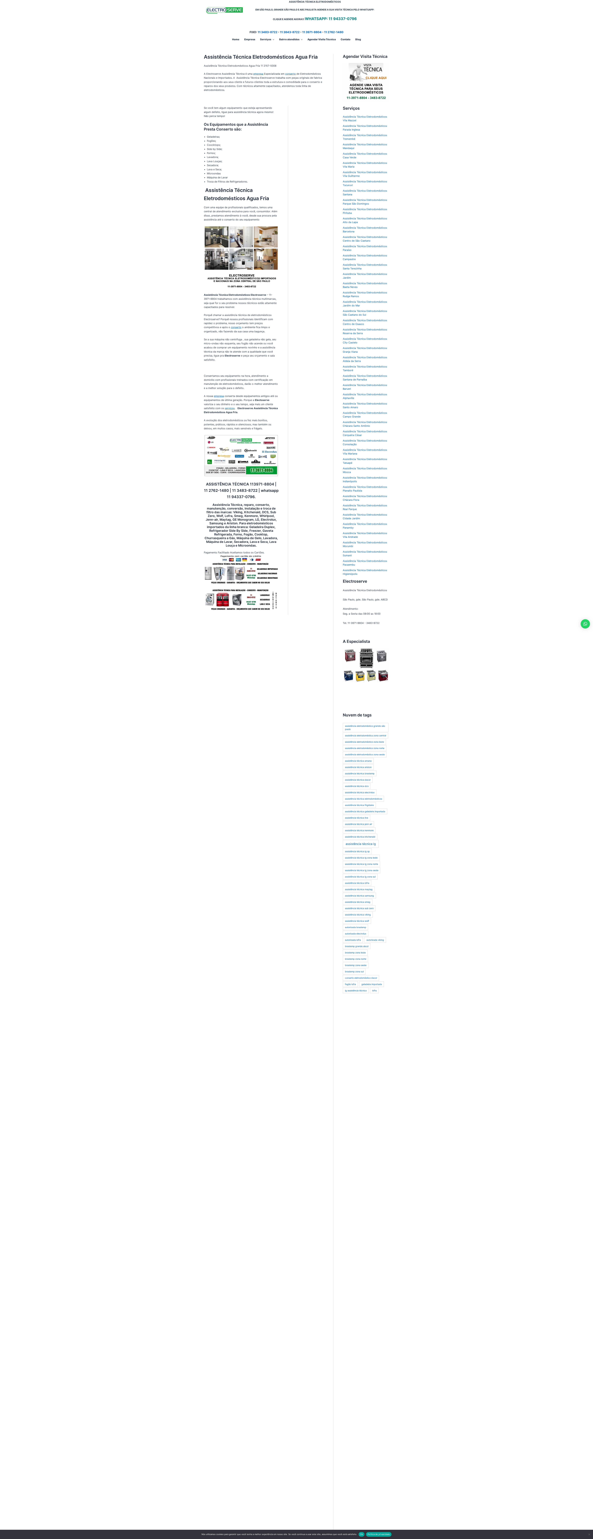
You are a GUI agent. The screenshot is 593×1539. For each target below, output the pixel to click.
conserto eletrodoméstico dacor (361, 978)
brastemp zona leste (355, 952)
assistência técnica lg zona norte (361, 864)
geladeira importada (372, 984)
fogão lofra (350, 984)
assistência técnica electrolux (360, 792)
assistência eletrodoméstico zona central (365, 735)
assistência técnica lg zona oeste (361, 870)
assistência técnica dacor (358, 779)
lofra (374, 990)
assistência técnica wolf (357, 921)
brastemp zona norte (355, 959)
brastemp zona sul (354, 971)
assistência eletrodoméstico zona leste (364, 741)
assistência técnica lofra (357, 883)
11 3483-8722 (267, 32)
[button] (272, 39)
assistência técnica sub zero (359, 908)
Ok (361, 1534)
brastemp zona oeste (355, 965)
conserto (290, 73)
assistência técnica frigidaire (359, 805)
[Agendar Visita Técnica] (366, 81)
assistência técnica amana (358, 760)
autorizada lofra (353, 940)
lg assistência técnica (356, 990)
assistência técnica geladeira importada (365, 811)
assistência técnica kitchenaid (360, 836)
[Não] (589, 1534)
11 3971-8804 (312, 32)
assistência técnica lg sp (357, 851)
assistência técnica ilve (356, 817)
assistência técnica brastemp (359, 773)
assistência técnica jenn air (358, 824)
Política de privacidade (379, 1534)
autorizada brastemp (355, 927)
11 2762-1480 (333, 32)
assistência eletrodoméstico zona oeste (365, 754)
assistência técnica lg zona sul (360, 876)
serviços (230, 408)
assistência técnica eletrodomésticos (363, 798)
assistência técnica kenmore (359, 830)
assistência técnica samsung (359, 895)
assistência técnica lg (361, 844)
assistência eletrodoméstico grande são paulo (365, 727)
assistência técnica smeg (357, 902)
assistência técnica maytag (358, 889)
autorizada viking (375, 940)
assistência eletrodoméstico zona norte (364, 748)
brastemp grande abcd (356, 946)
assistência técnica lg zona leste (361, 857)
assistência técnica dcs (356, 786)
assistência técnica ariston (358, 767)
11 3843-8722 (290, 32)
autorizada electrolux (355, 933)
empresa (258, 73)
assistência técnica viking (358, 914)
